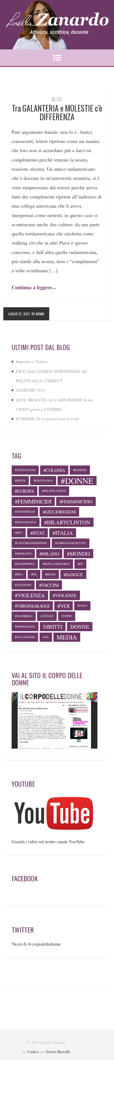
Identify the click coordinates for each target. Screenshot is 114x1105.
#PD (80, 564)
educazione (25, 637)
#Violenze (65, 595)
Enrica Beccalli (58, 1051)
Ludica (33, 1051)
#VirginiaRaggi (32, 606)
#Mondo (78, 553)
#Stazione (23, 585)
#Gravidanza (25, 522)
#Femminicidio (75, 501)
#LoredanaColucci (70, 543)
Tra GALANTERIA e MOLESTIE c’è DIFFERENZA (57, 112)
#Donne (77, 480)
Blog (57, 99)
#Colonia (54, 470)
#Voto (82, 606)
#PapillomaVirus (56, 564)
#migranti (23, 553)
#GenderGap (25, 512)
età (46, 637)
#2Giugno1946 (25, 470)
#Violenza (30, 595)
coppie (66, 616)
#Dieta (20, 480)
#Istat (37, 533)
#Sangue (73, 574)
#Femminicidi (33, 501)
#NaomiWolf (25, 564)
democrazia (25, 626)
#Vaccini (49, 585)
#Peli (19, 574)
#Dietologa (43, 480)
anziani (46, 616)
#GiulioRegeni (59, 512)
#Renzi (50, 574)
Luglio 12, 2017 (19, 313)
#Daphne (80, 470)
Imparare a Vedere (32, 361)
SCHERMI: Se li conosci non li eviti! (47, 418)
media (67, 637)
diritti (52, 626)
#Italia (63, 532)
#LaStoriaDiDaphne (31, 543)
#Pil (34, 574)
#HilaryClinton (67, 522)
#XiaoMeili (23, 616)
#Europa (24, 491)
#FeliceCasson (54, 491)
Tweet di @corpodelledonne (36, 944)
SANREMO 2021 (31, 390)
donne (79, 626)
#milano (49, 554)
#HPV (18, 533)
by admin (38, 313)
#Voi (63, 605)
